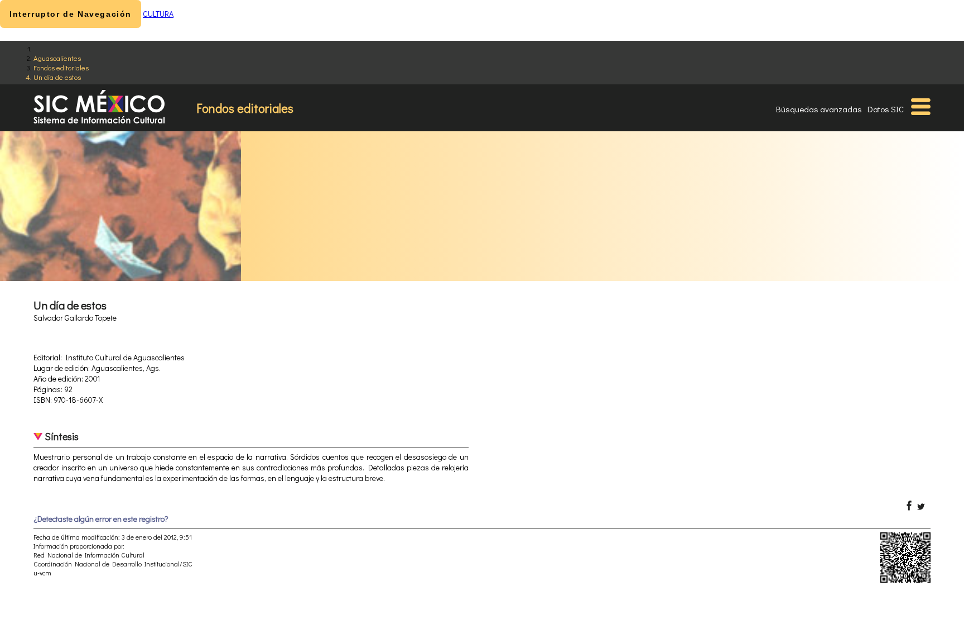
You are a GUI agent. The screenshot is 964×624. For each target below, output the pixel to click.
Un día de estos (57, 77)
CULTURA (158, 13)
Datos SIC (885, 109)
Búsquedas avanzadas (819, 109)
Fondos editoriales (61, 67)
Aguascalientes (57, 58)
